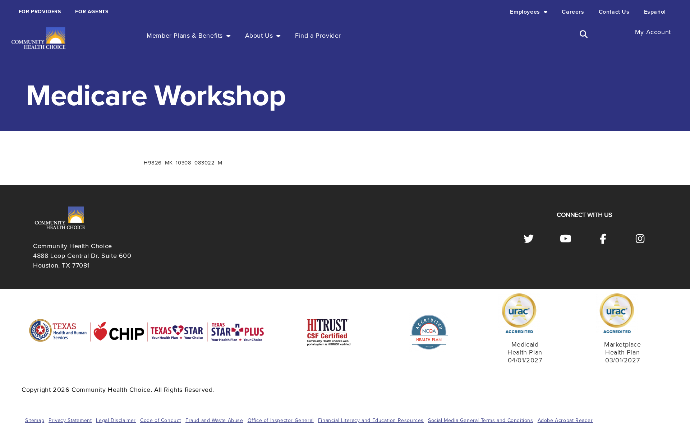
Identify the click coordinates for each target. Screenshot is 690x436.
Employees (525, 11)
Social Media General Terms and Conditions (480, 420)
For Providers (40, 12)
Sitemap (34, 420)
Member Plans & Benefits (185, 36)
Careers (573, 11)
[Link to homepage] (38, 38)
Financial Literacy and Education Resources (371, 420)
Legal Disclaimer (116, 420)
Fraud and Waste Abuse (214, 420)
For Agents (91, 12)
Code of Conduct (160, 420)
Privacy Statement (70, 420)
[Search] (583, 34)
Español (655, 11)
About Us (259, 36)
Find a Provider (318, 36)
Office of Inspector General (281, 420)
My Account (653, 32)
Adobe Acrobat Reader (565, 420)
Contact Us (614, 11)
